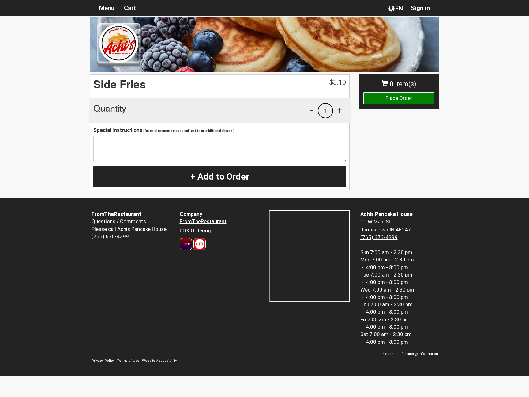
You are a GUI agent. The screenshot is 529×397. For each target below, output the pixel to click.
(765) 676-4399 (110, 236)
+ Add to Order (219, 176)
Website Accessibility (159, 361)
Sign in (420, 8)
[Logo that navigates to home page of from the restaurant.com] (186, 244)
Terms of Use (128, 361)
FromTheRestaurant (203, 221)
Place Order (398, 98)
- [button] (311, 110)
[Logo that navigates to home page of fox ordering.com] (199, 244)
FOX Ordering (195, 230)
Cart (130, 8)
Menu (106, 8)
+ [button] (339, 110)
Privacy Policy (103, 361)
